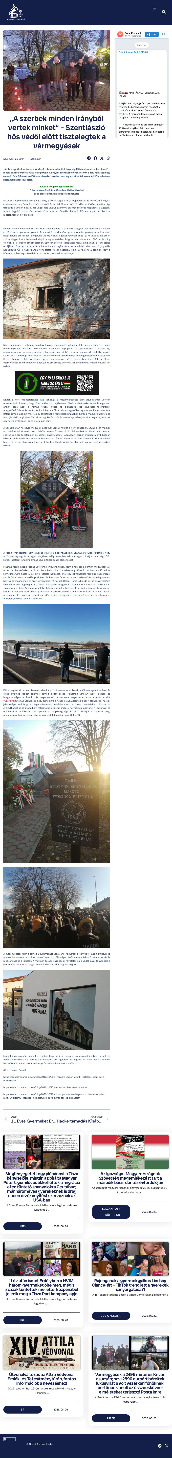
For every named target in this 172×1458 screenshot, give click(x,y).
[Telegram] (160, 1446)
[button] (154, 9)
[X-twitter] (167, 1446)
